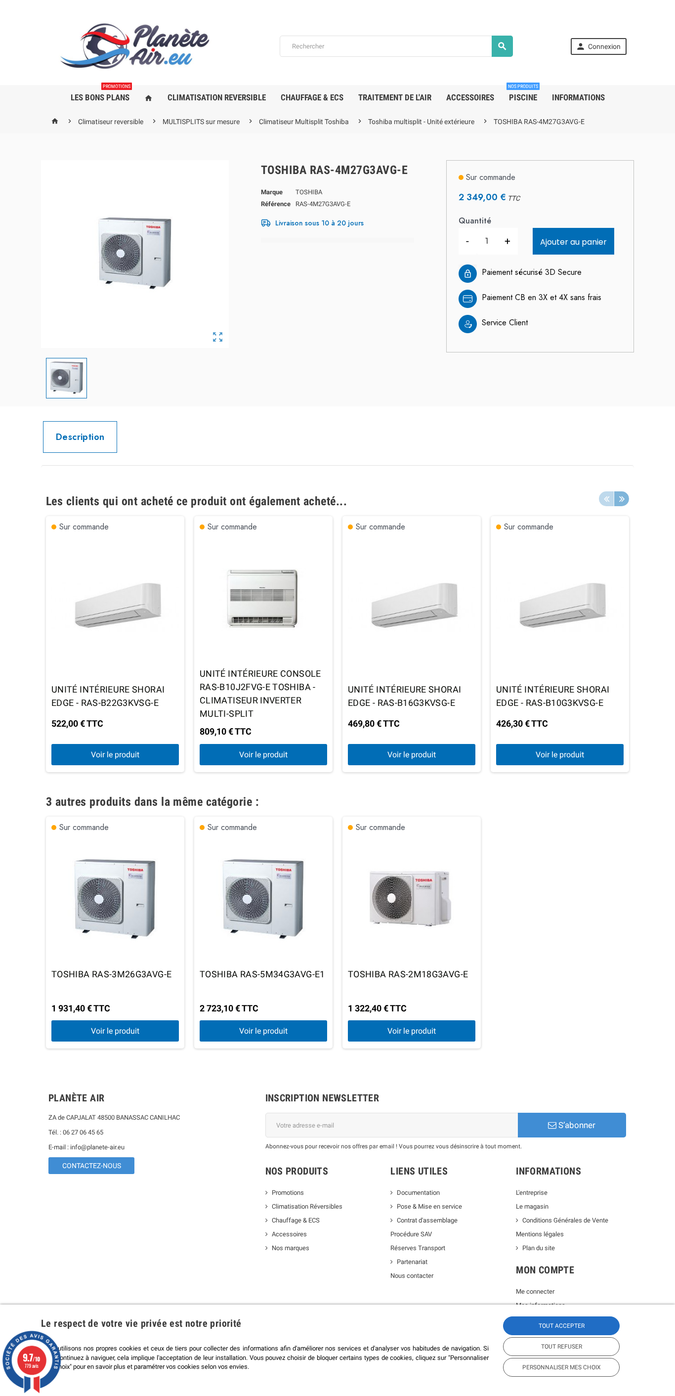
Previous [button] (606, 498)
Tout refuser (561, 1346)
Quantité (475, 220)
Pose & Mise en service (429, 1206)
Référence (276, 204)
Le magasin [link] (532, 1206)
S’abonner (575, 1125)
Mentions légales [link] (540, 1234)
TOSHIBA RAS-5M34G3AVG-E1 (262, 974)
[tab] (80, 437)
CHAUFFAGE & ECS (312, 97)
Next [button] (621, 498)
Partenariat (412, 1261)
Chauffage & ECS (296, 1220)
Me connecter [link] (535, 1291)
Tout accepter (562, 1325)
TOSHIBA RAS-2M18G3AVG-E (408, 974)
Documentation (418, 1192)
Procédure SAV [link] (411, 1234)
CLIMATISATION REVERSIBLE (217, 97)
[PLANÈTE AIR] (135, 45)
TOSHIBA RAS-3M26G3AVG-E (111, 974)
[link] (599, 46)
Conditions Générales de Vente (565, 1220)
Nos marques (290, 1248)
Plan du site (538, 1248)
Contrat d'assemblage (427, 1220)
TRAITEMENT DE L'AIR (394, 97)
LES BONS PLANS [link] (100, 93)
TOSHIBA (308, 192)
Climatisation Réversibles (307, 1206)
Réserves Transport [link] (417, 1248)
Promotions (288, 1192)
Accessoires (289, 1234)
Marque (272, 192)
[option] (115, 644)
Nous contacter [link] (411, 1275)
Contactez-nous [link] (91, 1166)
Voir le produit (115, 754)
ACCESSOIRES (470, 97)
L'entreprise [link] (532, 1192)
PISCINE (523, 93)
